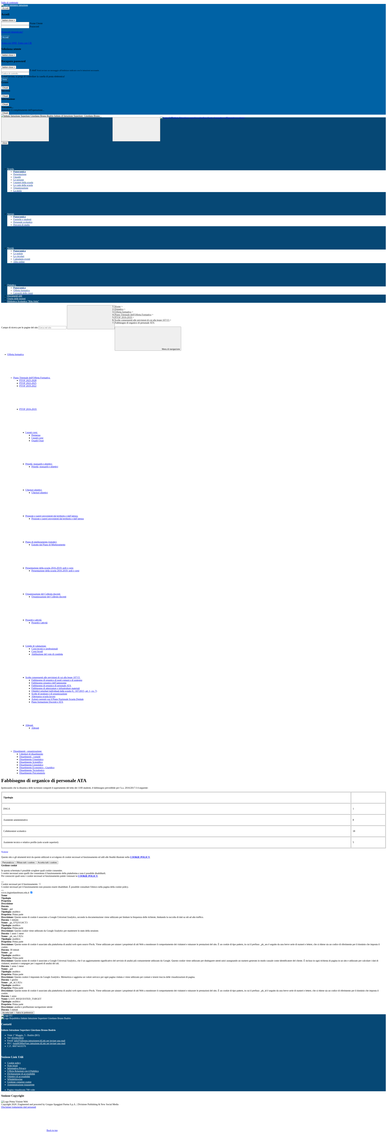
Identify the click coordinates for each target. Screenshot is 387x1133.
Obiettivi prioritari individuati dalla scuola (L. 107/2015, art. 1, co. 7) (64, 691)
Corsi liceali (37, 651)
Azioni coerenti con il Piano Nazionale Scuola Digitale (57, 699)
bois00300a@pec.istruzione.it (39, 1043)
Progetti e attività (33, 620)
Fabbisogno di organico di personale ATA (51, 685)
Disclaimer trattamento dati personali (18, 1107)
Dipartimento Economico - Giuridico (36, 767)
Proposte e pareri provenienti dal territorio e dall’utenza (51, 516)
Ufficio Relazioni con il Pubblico (23, 1071)
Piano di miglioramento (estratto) (41, 542)
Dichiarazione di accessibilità (21, 1074)
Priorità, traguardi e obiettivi (39, 464)
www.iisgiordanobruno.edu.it (15, 892)
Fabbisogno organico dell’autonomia (48, 683)
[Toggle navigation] (25, 129)
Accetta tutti (47, 862)
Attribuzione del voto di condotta (47, 654)
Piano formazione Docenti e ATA (47, 702)
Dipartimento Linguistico (31, 765)
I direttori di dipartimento (31, 754)
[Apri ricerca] (136, 129)
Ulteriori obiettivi (33, 490)
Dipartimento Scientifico (31, 762)
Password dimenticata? (12, 32)
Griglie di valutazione (36, 646)
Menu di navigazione (170, 349)
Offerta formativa (123, 312)
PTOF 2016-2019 (123, 317)
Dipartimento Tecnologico (31, 770)
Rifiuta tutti (26, 862)
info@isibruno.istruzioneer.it (39, 1040)
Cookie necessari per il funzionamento (19, 884)
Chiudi (5, 88)
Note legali (12, 1065)
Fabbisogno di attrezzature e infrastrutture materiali (55, 688)
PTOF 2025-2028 (27, 380)
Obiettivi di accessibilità (18, 1076)
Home (118, 306)
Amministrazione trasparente (20, 1084)
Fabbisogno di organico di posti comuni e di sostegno (56, 680)
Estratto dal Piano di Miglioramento (48, 544)
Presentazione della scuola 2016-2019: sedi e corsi (49, 568)
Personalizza (8, 862)
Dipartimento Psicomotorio (32, 773)
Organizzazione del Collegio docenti (43, 594)
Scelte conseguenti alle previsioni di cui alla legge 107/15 (142, 320)
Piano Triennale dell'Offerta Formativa (133, 314)
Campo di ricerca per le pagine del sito (19, 327)
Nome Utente (36, 23)
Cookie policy (14, 1063)
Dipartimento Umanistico (31, 759)
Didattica (119, 309)
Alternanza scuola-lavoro (43, 696)
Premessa (35, 435)
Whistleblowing (14, 1079)
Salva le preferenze (24, 1013)
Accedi (5, 8)
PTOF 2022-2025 (27, 383)
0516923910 (17, 1038)
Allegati (29, 725)
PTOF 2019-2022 (27, 386)
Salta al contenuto (9, 2)
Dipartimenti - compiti (29, 756)
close (4, 143)
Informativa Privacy (16, 1068)
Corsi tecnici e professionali (44, 648)
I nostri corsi (31, 432)
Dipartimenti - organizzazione (27, 751)
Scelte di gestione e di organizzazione (49, 693)
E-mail (33, 70)
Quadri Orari (37, 440)
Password (34, 26)
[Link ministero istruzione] (14, 5)
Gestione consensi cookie (19, 1082)
